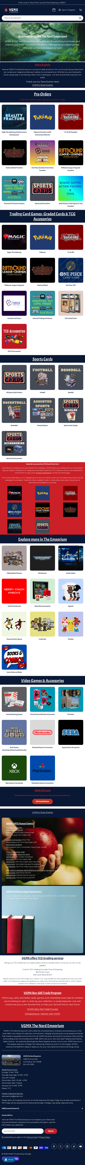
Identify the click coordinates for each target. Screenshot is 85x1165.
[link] (70, 380)
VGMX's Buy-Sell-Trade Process (42, 1009)
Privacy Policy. (44, 1137)
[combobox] (42, 18)
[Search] (80, 18)
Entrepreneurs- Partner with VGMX (42, 1014)
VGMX (10, 1154)
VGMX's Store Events (42, 85)
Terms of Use (32, 1137)
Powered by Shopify (22, 1154)
